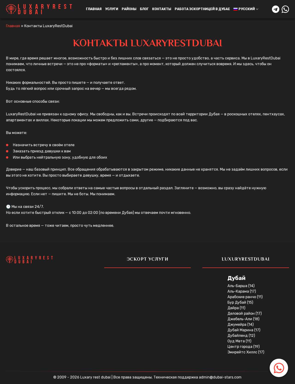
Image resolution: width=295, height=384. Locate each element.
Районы (129, 9)
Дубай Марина (240, 330)
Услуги (111, 9)
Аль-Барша (237, 286)
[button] (279, 368)
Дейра (233, 308)
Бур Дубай (237, 302)
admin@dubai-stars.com (220, 377)
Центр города (240, 346)
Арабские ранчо (242, 297)
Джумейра (237, 324)
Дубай (236, 278)
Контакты (161, 9)
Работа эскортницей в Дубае (202, 9)
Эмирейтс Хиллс (242, 352)
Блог (144, 9)
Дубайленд (238, 335)
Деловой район (241, 313)
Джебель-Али (240, 319)
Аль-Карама (238, 291)
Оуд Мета (236, 341)
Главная (94, 9)
